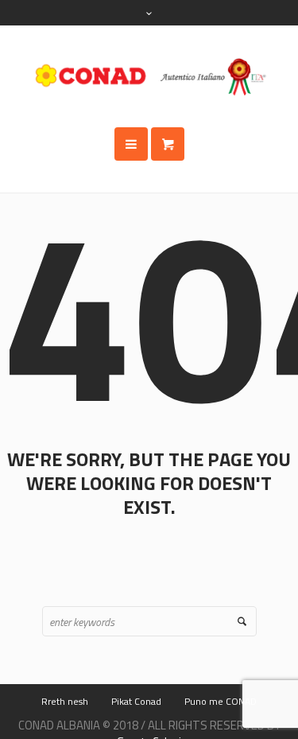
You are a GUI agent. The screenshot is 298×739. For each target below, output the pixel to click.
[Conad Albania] (149, 76)
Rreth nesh (64, 701)
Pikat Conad (136, 701)
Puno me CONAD (220, 701)
